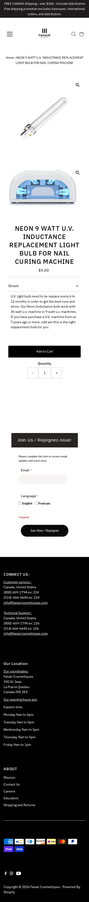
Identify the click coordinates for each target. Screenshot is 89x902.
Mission (9, 777)
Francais (44, 503)
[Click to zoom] (77, 85)
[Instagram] (11, 874)
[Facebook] (6, 874)
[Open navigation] (13, 34)
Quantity (44, 363)
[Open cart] (81, 34)
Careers (9, 791)
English (27, 503)
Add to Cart (44, 351)
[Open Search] (73, 34)
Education (11, 798)
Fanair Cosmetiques (45, 887)
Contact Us (12, 784)
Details (13, 286)
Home (10, 58)
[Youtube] (18, 874)
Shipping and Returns (19, 805)
